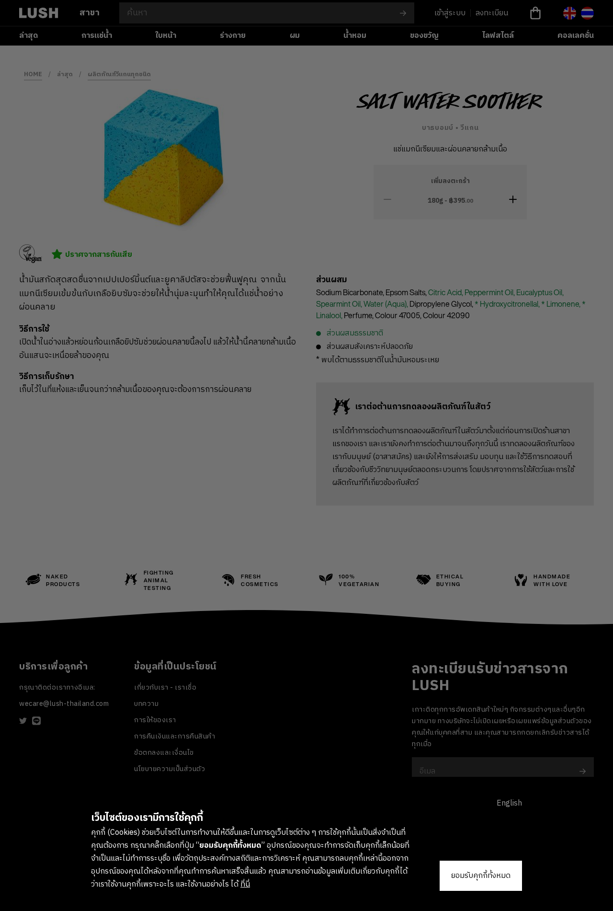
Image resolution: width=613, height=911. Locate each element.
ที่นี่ (245, 884)
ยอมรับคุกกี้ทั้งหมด (481, 875)
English (509, 803)
